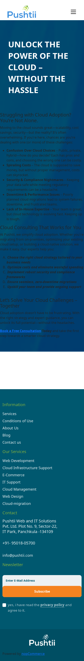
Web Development (18, 460)
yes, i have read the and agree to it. (40, 607)
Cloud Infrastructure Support (27, 467)
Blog (6, 435)
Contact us (11, 442)
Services (9, 413)
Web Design (12, 496)
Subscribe (42, 591)
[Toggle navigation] (73, 12)
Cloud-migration (16, 503)
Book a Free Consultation (20, 331)
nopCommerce (33, 653)
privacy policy (52, 604)
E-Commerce (13, 474)
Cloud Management (19, 489)
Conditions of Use (17, 420)
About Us (10, 427)
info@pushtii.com (17, 555)
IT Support (11, 482)
